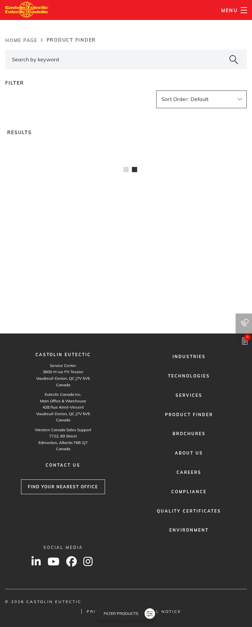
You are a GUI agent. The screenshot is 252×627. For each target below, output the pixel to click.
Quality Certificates (189, 511)
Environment (189, 530)
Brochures (189, 433)
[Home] (27, 10)
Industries (189, 356)
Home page (21, 40)
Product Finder (189, 414)
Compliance (189, 491)
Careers (189, 472)
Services (189, 395)
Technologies (189, 376)
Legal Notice (161, 611)
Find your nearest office (63, 486)
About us (189, 453)
